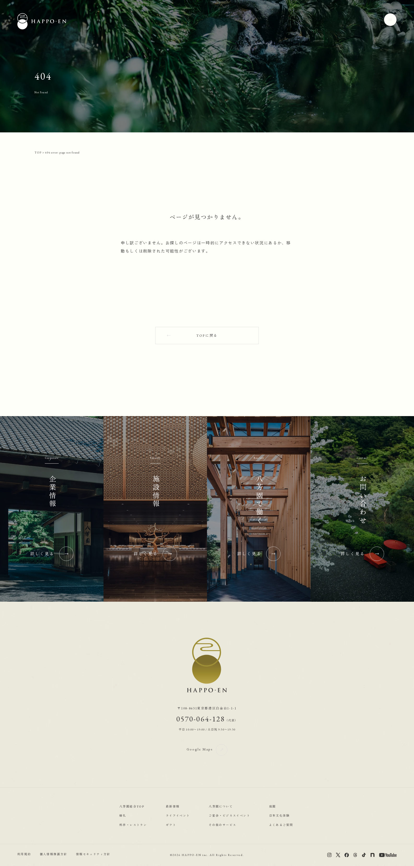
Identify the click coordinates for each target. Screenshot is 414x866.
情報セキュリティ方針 (93, 854)
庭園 (272, 806)
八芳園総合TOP (131, 806)
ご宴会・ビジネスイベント (229, 816)
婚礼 (122, 816)
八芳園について (221, 806)
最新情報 (173, 806)
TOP (38, 152)
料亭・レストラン (133, 825)
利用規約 (24, 854)
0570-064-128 (207, 718)
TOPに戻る (206, 335)
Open (390, 19)
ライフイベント (178, 816)
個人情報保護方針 (53, 854)
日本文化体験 (279, 816)
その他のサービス (222, 825)
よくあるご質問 (281, 825)
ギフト (171, 825)
